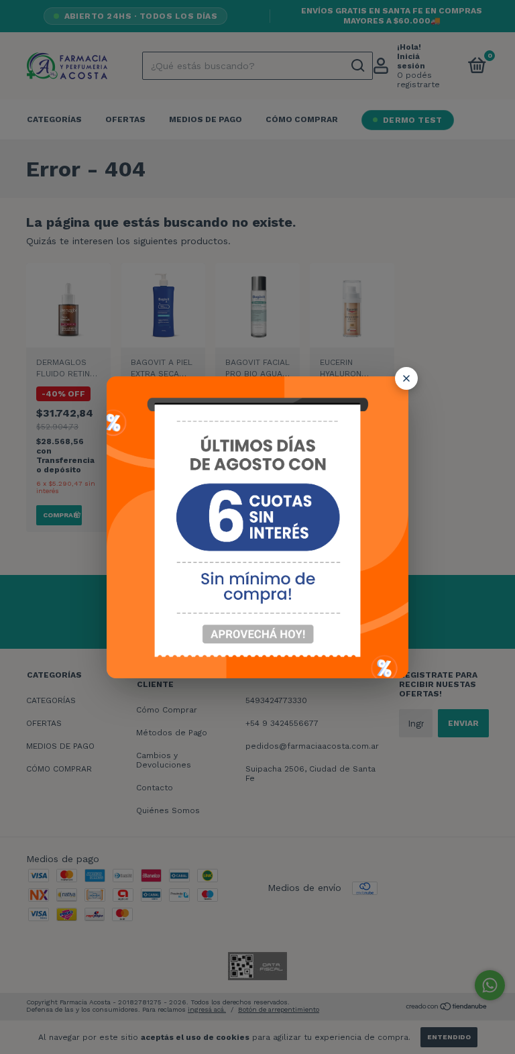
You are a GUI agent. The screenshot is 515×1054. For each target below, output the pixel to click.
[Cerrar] (406, 378)
